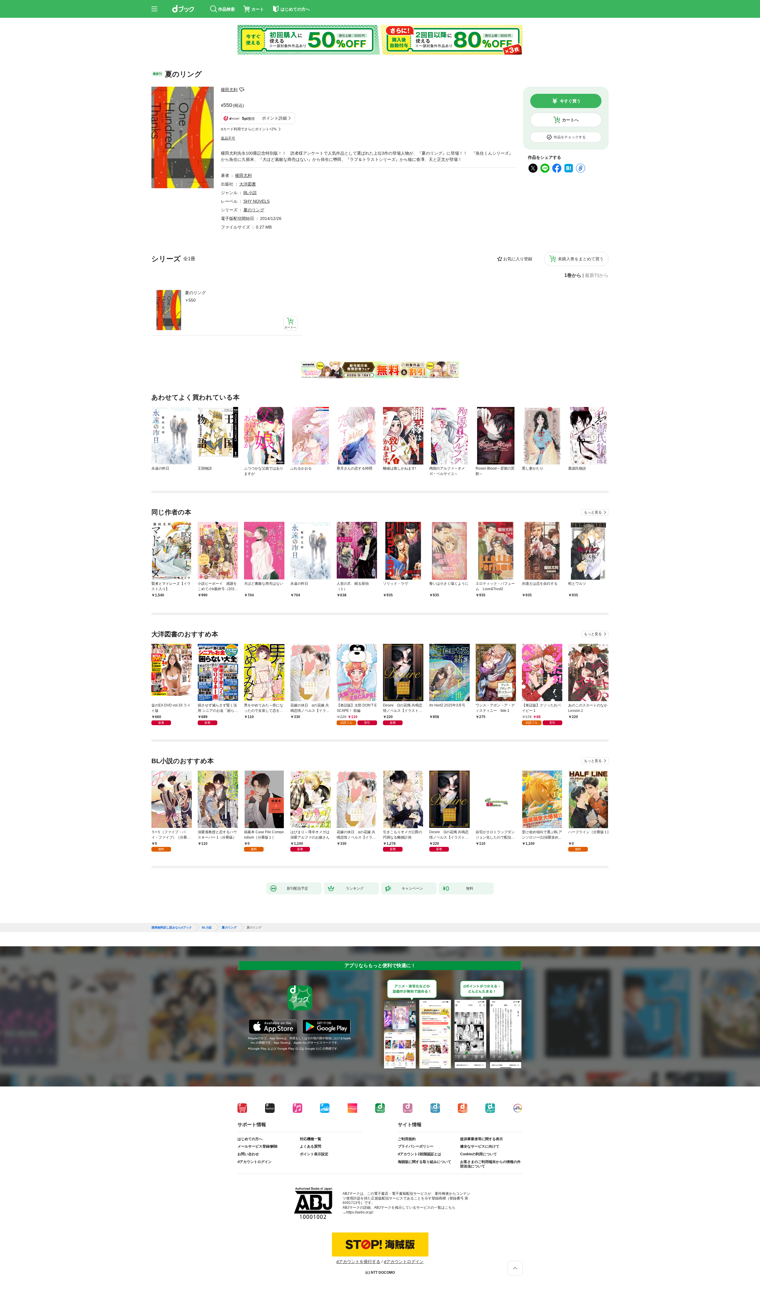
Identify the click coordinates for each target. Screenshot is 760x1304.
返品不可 (228, 138)
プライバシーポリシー (415, 1146)
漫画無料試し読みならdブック (171, 927)
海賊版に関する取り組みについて (424, 1162)
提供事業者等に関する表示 (481, 1139)
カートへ (570, 120)
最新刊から (597, 275)
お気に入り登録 (517, 258)
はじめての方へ (250, 1139)
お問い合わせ (248, 1154)
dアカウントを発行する (358, 1261)
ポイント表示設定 (314, 1154)
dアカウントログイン (255, 1162)
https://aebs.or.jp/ (359, 1212)
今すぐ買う (570, 101)
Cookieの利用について (478, 1154)
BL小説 (250, 192)
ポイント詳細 (274, 118)
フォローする (242, 90)
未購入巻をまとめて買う (581, 258)
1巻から (572, 275)
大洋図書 (247, 184)
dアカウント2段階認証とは (419, 1154)
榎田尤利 (229, 89)
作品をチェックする (570, 137)
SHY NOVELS (256, 201)
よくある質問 (310, 1146)
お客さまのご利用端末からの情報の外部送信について (490, 1164)
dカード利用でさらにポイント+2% (249, 129)
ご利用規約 (407, 1139)
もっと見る (593, 512)
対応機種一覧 (310, 1139)
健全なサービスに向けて (479, 1146)
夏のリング (195, 292)
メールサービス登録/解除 (258, 1146)
